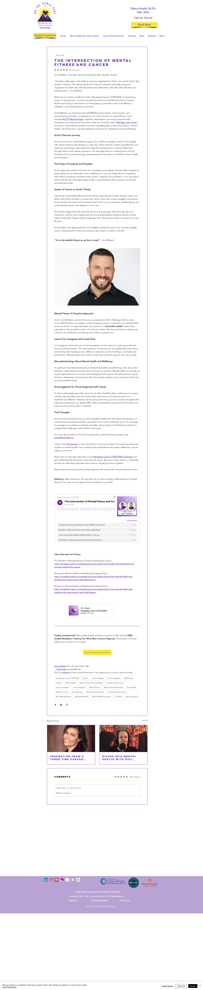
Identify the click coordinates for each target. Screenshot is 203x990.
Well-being (129, 678)
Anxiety (58, 683)
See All (145, 720)
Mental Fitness (94, 687)
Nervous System (132, 696)
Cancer (85, 678)
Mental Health (70, 683)
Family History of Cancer (117, 692)
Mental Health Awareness (101, 696)
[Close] (200, 986)
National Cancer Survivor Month (91, 683)
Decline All (181, 986)
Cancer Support (98, 678)
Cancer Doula (143, 17)
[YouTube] (56, 880)
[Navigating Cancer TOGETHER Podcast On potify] (72, 880)
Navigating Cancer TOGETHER (67, 678)
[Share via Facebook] (55, 705)
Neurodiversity (77, 692)
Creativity (118, 696)
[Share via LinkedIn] (61, 705)
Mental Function (62, 692)
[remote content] (97, 518)
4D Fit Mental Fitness (63, 696)
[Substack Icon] (78, 880)
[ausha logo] (62, 880)
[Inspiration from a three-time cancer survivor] (71, 738)
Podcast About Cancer (115, 683)
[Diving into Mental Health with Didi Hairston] (123, 738)
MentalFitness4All (81, 696)
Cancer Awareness (63, 687)
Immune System (79, 687)
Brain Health (131, 687)
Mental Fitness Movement (113, 687)
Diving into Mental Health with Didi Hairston (119, 758)
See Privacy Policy (9, 987)
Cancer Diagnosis (114, 678)
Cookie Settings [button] (167, 986)
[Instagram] (51, 880)
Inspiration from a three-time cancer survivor (67, 758)
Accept (192, 986)
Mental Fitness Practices (95, 692)
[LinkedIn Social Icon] (45, 880)
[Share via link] (67, 705)
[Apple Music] (67, 880)
